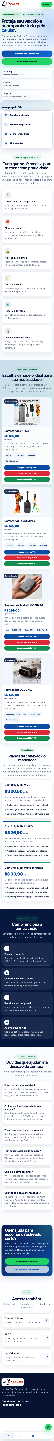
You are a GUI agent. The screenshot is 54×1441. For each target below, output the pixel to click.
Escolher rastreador (17, 115)
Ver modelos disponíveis (27, 1269)
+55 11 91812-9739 (11, 1405)
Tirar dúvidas (14, 143)
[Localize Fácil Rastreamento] (13, 4)
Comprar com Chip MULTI (27, 479)
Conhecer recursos (17, 134)
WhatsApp (46, 4)
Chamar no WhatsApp (27, 1261)
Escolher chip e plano (18, 124)
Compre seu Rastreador (27, 53)
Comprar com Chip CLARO (27, 473)
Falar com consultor (27, 61)
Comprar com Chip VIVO (27, 468)
